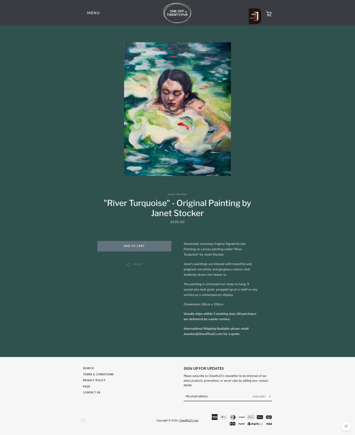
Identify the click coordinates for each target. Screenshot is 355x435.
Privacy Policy (94, 380)
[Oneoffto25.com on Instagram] (83, 420)
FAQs (86, 386)
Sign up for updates (204, 368)
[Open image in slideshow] (177, 109)
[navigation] (93, 13)
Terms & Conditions (98, 374)
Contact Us (91, 392)
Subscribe (260, 396)
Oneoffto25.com (188, 420)
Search (88, 368)
